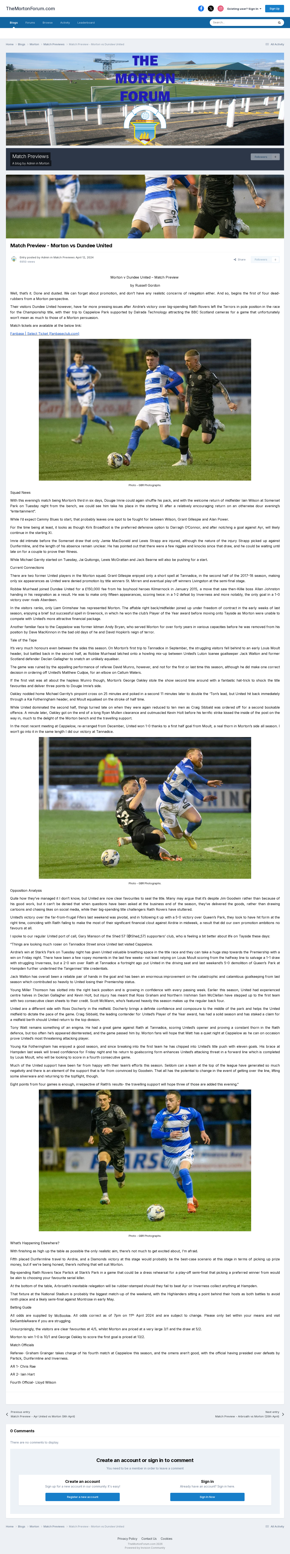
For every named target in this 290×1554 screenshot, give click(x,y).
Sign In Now (207, 1497)
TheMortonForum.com (30, 8)
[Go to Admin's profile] (13, 259)
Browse (48, 22)
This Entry (263, 22)
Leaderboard (86, 22)
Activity (65, 22)
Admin (31, 163)
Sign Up (275, 8)
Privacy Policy (127, 1538)
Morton (44, 163)
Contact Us (149, 1538)
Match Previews (30, 156)
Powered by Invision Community (145, 1547)
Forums (30, 22)
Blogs (14, 22)
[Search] (279, 22)
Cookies (166, 1538)
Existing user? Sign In (243, 8)
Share (241, 259)
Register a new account (82, 1497)
